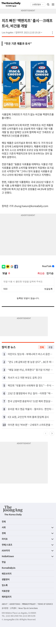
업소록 (5, 585)
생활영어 (6, 579)
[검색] (48, 4)
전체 (42, 347)
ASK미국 (6, 550)
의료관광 (6, 590)
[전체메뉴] (53, 4)
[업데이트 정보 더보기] (29, 32)
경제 (4, 533)
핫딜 (4, 561)
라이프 (5, 538)
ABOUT (4, 604)
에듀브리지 (6, 573)
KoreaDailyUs (8, 567)
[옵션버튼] (52, 32)
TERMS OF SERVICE (45, 604)
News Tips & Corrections (28, 608)
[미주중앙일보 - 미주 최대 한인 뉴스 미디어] (11, 4)
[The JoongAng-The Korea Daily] (13, 510)
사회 (4, 527)
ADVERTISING (14, 604)
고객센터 (13, 608)
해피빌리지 (6, 596)
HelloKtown (8, 556)
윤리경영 (5, 608)
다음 (51, 433)
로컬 (50, 347)
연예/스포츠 (7, 544)
